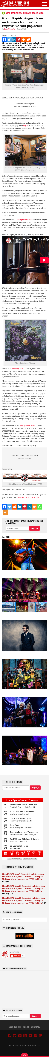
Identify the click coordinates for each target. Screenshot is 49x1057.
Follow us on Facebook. (29, 497)
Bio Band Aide (35, 1027)
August (25, 125)
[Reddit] (28, 39)
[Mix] (34, 507)
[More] (5, 512)
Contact (26, 1027)
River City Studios (18, 369)
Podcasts (35, 13)
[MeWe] (29, 507)
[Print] (23, 39)
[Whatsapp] (39, 507)
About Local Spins (15, 1027)
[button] (45, 3)
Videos (41, 13)
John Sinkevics (9, 29)
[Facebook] (4, 39)
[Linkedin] (14, 39)
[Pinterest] (18, 39)
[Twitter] (9, 39)
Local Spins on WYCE (25, 13)
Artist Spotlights (12, 13)
